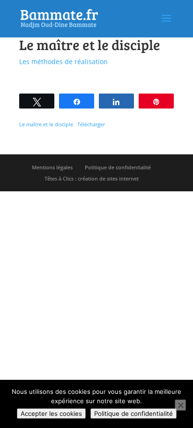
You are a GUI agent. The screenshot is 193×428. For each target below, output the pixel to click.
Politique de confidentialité (118, 167)
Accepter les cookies (51, 413)
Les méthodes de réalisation (63, 61)
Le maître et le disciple (46, 124)
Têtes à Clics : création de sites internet (92, 178)
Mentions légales (52, 167)
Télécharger (91, 124)
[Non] (180, 405)
